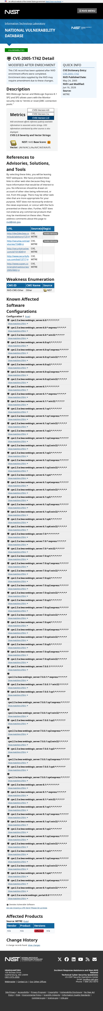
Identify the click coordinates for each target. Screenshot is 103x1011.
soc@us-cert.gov (90, 979)
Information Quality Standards (76, 995)
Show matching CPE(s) (17, 323)
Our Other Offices (38, 981)
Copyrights (53, 992)
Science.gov (53, 998)
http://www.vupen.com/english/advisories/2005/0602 (18, 267)
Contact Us (22, 981)
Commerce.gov (38, 998)
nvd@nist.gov (13, 222)
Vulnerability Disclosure (71, 992)
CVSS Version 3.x (40, 113)
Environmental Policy (31, 995)
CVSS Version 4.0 (40, 110)
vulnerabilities (16, 50)
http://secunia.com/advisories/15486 (18, 242)
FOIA (18, 995)
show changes (34, 945)
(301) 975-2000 (12, 977)
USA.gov (64, 998)
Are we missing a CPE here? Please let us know (26, 908)
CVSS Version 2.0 (40, 117)
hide (28, 316)
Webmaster (10, 981)
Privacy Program (38, 992)
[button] (87, 10)
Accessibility (23, 992)
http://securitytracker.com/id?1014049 (18, 250)
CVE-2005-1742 (71, 73)
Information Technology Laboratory (25, 23)
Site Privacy (10, 992)
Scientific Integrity (52, 995)
